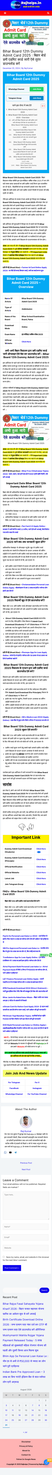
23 (46, 1415)
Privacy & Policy (26, 1446)
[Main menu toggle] (5, 13)
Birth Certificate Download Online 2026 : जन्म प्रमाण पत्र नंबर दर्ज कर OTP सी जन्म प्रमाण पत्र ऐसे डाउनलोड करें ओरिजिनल (25, 1324)
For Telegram (14, 1082)
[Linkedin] (15, 1152)
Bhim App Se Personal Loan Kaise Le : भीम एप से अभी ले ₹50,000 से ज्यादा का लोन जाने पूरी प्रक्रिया (25, 1361)
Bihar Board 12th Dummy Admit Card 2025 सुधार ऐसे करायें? (25, 158)
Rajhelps (42, 1464)
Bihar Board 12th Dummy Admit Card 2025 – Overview (22, 116)
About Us (26, 1451)
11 (13, 1410)
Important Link (28, 163)
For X (37, 1082)
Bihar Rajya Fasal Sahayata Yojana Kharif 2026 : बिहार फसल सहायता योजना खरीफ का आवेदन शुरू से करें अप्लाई (23, 1308)
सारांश (27, 161)
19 (19, 1415)
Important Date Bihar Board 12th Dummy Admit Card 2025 (24, 131)
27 (26, 1420)
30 (46, 1420)
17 (6, 1415)
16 (46, 1410)
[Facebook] (5, 1152)
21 (33, 1415)
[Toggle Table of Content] (42, 106)
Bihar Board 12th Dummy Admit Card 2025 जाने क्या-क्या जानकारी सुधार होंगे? (25, 137)
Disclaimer (26, 1442)
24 (6, 1420)
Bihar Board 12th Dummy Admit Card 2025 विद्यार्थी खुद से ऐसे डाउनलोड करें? (24, 144)
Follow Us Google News (26, 1459)
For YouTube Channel (37, 1094)
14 (33, 1410)
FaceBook (14, 1088)
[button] (48, 13)
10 (6, 1410)
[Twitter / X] (10, 1152)
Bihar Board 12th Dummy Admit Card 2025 (22, 110)
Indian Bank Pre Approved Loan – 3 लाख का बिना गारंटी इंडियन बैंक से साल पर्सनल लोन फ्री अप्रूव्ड (24, 1376)
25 (13, 1420)
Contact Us (26, 1455)
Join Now (37, 89)
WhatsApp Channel (14, 1094)
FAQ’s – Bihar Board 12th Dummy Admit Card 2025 (26, 166)
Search (44, 1290)
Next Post (26, 1169)
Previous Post (26, 1163)
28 (32, 1420)
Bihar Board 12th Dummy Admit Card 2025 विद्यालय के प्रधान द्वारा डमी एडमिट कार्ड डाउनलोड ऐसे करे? (24, 152)
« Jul (25, 1432)
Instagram (37, 1088)
